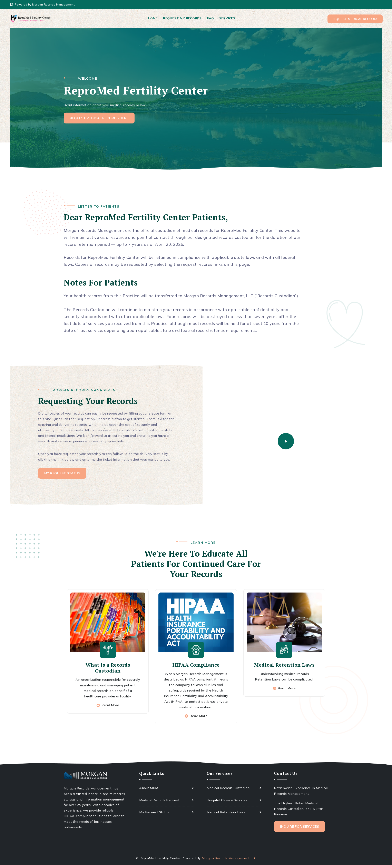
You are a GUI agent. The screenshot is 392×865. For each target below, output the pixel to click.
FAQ (210, 18)
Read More (110, 705)
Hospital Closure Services (227, 800)
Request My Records (182, 18)
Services (227, 18)
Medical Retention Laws (284, 665)
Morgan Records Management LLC (229, 858)
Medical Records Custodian (228, 788)
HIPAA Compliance (196, 665)
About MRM (148, 788)
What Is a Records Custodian (108, 668)
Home (153, 18)
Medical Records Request (159, 800)
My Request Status (154, 812)
